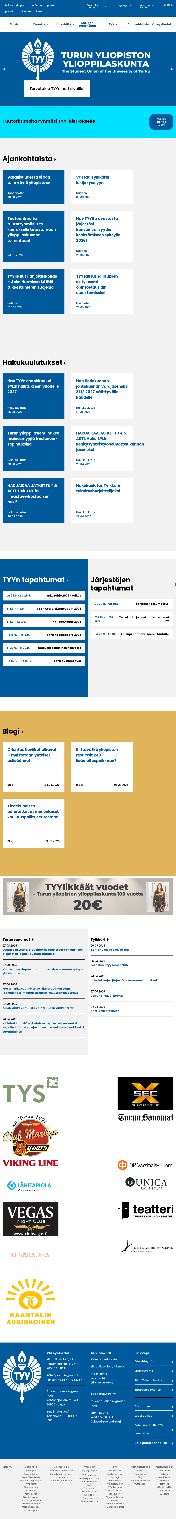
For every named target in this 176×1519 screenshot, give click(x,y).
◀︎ (5, 69)
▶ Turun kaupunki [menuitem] (43, 5)
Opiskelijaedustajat (89, 1478)
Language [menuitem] (122, 5)
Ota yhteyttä (144, 1361)
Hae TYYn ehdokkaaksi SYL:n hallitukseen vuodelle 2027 (33, 386)
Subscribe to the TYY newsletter (149, 1429)
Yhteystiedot (164, 1467)
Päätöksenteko (115, 1474)
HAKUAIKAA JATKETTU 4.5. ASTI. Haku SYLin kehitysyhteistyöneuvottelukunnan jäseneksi (110, 441)
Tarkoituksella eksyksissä (110, 950)
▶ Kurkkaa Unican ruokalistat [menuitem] (23, 11)
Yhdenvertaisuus (115, 1503)
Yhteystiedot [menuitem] (161, 24)
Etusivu (7, 1467)
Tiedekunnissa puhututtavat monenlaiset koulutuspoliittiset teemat (33, 811)
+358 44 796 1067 (70, 1380)
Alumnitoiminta (89, 1501)
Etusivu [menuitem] (15, 24)
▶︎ (173, 69)
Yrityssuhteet (115, 1490)
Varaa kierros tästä (161, 122)
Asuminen (30, 1490)
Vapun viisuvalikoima (107, 996)
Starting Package (31, 1503)
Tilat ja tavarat (31, 1497)
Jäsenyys (31, 1470)
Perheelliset (31, 1493)
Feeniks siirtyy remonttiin (109, 965)
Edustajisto (164, 1470)
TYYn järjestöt (89, 1475)
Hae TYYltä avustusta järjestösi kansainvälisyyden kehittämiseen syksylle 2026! (98, 229)
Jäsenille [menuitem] (38, 24)
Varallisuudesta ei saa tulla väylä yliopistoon (28, 180)
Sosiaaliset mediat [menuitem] (93, 6)
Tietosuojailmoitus (148, 1390)
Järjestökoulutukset (61, 1480)
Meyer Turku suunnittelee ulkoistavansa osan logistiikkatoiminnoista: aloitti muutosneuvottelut (40, 991)
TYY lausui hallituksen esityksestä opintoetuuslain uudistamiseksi (97, 285)
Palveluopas (30, 1510)
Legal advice (143, 1416)
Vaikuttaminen (115, 1483)
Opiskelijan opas (31, 1506)
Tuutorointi (89, 1488)
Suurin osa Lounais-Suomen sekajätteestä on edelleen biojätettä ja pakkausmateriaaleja (43, 952)
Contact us (142, 1406)
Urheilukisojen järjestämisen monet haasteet (124, 980)
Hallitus (164, 1474)
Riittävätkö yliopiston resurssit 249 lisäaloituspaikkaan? (97, 755)
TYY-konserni (115, 1487)
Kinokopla (89, 1494)
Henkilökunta (164, 1477)
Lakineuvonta (144, 1371)
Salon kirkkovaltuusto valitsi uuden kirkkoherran (39, 1008)
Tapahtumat (89, 1498)
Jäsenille (31, 1467)
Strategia (115, 1477)
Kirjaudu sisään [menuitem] (146, 6)
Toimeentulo (31, 1487)
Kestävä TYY (115, 1493)
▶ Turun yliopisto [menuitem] (15, 5)
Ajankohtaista (140, 1467)
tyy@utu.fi (71, 1375)
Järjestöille (61, 1467)
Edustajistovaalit (89, 1481)
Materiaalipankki (115, 1506)
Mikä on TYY (115, 1470)
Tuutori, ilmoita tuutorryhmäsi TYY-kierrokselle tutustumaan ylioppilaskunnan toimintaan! (31, 229)
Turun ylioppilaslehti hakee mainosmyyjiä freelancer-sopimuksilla (33, 439)
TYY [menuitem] (111, 24)
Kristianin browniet (105, 1011)
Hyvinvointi (31, 1483)
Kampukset (115, 1480)
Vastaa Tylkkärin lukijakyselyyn (92, 180)
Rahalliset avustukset (61, 1470)
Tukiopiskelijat (89, 1491)
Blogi (140, 1477)
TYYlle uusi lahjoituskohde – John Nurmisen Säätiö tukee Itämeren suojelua (32, 282)
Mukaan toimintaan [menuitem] (87, 24)
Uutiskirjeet (140, 1483)
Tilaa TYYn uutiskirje (148, 1380)
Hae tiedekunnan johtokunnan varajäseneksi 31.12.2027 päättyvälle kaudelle (102, 389)
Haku (170, 5)
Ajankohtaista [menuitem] (138, 24)
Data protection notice (151, 1443)
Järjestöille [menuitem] (63, 24)
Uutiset (140, 1470)
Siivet (89, 1485)
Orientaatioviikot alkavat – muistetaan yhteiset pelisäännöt (32, 755)
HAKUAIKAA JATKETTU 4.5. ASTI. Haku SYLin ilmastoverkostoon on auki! (32, 494)
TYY (115, 1467)
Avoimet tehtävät (140, 1480)
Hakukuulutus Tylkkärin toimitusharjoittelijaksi (99, 488)
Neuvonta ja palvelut (31, 1480)
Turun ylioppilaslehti (31, 1500)
